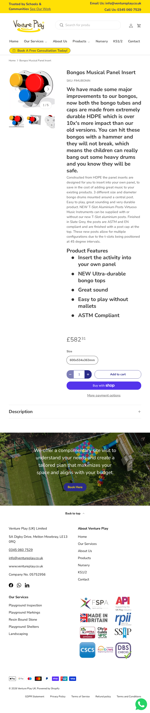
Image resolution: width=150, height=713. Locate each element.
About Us (60, 41)
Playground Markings (24, 612)
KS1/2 (118, 41)
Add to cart (118, 374)
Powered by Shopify (48, 688)
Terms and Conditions (129, 696)
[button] (139, 26)
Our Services (87, 544)
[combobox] (88, 25)
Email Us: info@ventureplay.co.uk (115, 3)
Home (13, 41)
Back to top (73, 513)
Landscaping (18, 634)
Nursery (102, 41)
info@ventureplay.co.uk (26, 558)
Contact (134, 41)
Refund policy (103, 696)
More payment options (104, 395)
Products (84, 558)
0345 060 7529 (21, 550)
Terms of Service (80, 696)
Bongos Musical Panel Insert (35, 60)
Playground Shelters (24, 626)
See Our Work (40, 9)
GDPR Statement (34, 696)
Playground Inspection (25, 605)
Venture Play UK (27, 688)
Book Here (75, 487)
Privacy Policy (57, 696)
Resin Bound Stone (23, 619)
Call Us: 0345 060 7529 (122, 9)
